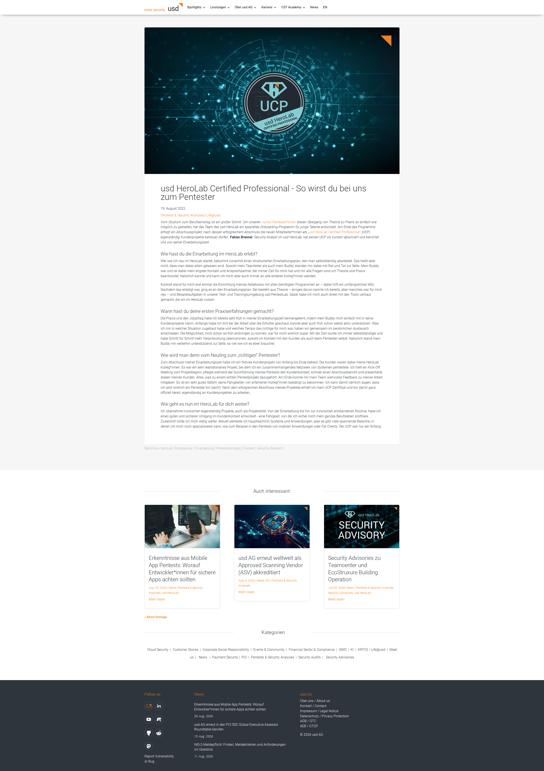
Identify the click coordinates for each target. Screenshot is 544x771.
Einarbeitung (204, 448)
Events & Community (269, 650)
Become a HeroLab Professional (168, 448)
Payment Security (225, 657)
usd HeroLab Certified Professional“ (335, 232)
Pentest (249, 448)
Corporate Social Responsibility (226, 650)
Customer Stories (185, 650)
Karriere (266, 7)
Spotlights (194, 7)
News (314, 7)
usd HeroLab (170, 592)
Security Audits (309, 657)
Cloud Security (158, 650)
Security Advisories (340, 592)
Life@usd (213, 215)
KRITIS (363, 650)
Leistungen (218, 7)
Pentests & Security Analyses (182, 215)
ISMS (342, 650)
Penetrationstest (228, 448)
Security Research (270, 448)
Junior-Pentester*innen (279, 222)
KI (352, 650)
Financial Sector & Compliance (311, 650)
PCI (267, 580)
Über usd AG (243, 7)
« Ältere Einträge (155, 617)
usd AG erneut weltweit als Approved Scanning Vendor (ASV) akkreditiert (270, 565)
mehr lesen (157, 599)
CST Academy (291, 7)
